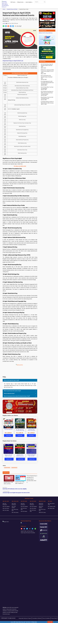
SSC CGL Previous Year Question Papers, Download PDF (46, 77)
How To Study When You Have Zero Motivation (47, 88)
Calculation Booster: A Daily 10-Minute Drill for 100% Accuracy (47, 102)
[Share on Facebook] (10, 26)
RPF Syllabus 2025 (51, 506)
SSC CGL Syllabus (6, 506)
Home (4, 9)
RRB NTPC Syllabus (41, 507)
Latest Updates (28, 2)
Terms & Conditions (46, 618)
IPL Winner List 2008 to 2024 (20, 166)
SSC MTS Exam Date (24, 509)
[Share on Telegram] (6, 26)
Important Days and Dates (12, 9)
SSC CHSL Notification (14, 504)
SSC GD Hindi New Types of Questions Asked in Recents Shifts (47, 65)
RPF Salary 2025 (51, 508)
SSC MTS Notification (23, 504)
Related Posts (6, 472)
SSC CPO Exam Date (33, 511)
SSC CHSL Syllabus (14, 507)
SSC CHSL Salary (15, 512)
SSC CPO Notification (32, 504)
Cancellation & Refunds (36, 618)
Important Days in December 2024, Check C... (31, 481)
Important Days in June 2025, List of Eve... (8, 483)
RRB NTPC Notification (41, 504)
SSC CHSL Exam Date (15, 510)
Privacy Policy (53, 618)
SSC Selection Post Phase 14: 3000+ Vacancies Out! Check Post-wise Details (47, 93)
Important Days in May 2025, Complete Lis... (19, 482)
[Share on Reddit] (8, 26)
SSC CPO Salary (33, 508)
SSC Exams (13, 2)
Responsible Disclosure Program (25, 618)
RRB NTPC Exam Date (42, 510)
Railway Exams (20, 2)
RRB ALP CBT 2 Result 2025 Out (45, 32)
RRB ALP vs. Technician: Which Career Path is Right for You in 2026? (47, 71)
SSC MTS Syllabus (24, 506)
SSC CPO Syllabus (33, 506)
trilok (5, 23)
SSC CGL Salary (6, 510)
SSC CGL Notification (5, 504)
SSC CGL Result (6, 508)
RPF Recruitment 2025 (51, 504)
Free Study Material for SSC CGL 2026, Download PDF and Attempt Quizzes (47, 82)
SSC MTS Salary (24, 511)
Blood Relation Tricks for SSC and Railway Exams (47, 98)
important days (14, 467)
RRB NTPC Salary (42, 512)
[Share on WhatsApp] (3, 26)
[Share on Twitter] (13, 26)
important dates (7, 467)
